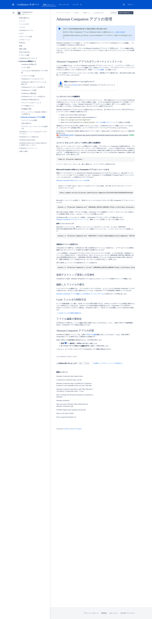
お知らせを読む (120, 32)
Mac (65, 85)
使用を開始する (24, 18)
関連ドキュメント (49, 4)
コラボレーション (25, 39)
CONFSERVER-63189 (66, 135)
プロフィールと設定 (25, 36)
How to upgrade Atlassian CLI (66, 417)
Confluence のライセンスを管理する (33, 87)
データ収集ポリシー (27, 106)
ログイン (130, 4)
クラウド (114, 13)
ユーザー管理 (25, 67)
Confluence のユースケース (28, 58)
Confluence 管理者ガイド (27, 61)
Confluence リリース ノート (28, 148)
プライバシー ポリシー (91, 613)
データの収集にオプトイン (105, 122)
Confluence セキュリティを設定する (33, 96)
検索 (124, 4)
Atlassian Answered (62, 400)
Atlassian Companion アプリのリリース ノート (71, 219)
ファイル (22, 27)
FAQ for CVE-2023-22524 (65, 413)
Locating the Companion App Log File (69, 380)
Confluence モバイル (26, 30)
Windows (75, 85)
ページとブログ (24, 24)
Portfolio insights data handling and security (71, 410)
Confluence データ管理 (28, 90)
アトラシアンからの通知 (29, 120)
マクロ (21, 33)
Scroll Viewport (77, 429)
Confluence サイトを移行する (29, 137)
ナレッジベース (64, 4)
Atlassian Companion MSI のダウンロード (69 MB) (73, 180)
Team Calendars (24, 52)
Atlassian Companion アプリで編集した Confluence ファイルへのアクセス (80, 294)
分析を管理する (26, 123)
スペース (22, 21)
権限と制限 (22, 49)
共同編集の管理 (26, 109)
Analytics (22, 43)
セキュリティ (113, 613)
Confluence (66, 429)
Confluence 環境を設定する (30, 99)
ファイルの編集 (99, 69)
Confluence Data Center (27, 140)
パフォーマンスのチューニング (31, 103)
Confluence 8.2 (27, 12)
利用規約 (104, 613)
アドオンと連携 (24, 55)
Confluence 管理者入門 (28, 64)
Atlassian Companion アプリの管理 (33, 117)
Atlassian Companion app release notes (69, 376)
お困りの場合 (23, 151)
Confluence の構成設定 (28, 93)
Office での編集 (91, 334)
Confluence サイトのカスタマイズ (32, 79)
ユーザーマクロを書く (28, 76)
